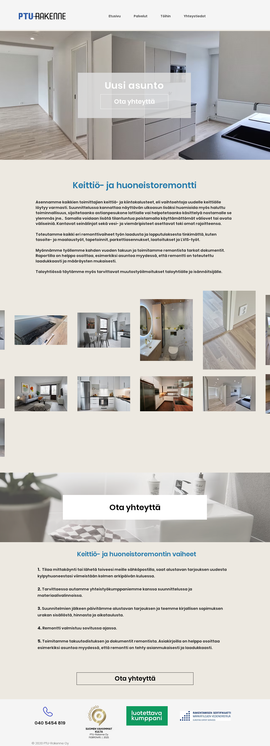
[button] (140, 16)
